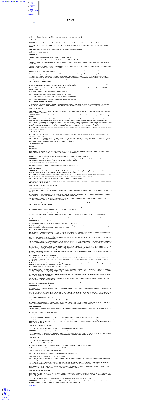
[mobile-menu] (39, 8)
